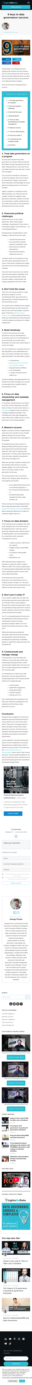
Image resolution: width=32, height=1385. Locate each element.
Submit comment (16, 883)
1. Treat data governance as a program (15, 101)
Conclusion (11, 145)
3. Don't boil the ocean (15, 112)
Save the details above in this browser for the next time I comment (17, 875)
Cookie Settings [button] (13, 1381)
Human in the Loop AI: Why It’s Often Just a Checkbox (16, 1253)
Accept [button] (22, 1381)
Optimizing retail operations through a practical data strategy (19, 1158)
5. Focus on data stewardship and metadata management (16, 122)
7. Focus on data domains (16, 131)
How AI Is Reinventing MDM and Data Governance (16, 1310)
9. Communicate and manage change (14, 140)
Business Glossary (7, 1016)
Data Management (8, 1025)
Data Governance (7, 1022)
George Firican (11, 32)
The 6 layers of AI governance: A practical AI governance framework (19, 1128)
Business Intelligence (8, 1019)
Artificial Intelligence (8, 1014)
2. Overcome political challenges (14, 107)
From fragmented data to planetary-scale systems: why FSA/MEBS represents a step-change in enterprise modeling (20, 1147)
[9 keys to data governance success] (16, 47)
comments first (21, 832)
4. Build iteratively (13, 116)
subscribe (16, 1364)
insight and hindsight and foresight (12, 509)
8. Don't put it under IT (15, 135)
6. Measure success (14, 127)
